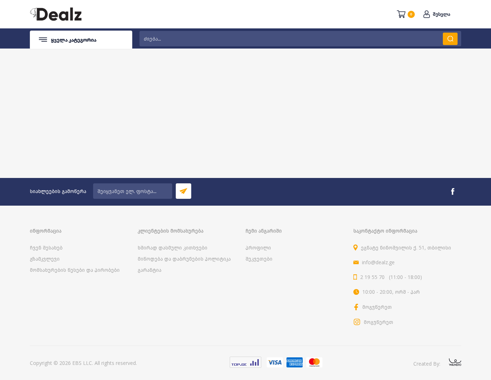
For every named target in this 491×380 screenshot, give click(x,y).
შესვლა (441, 14)
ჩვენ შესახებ (46, 247)
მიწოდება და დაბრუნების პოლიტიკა (184, 258)
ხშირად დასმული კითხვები (172, 247)
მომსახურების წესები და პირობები (75, 269)
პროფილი (258, 247)
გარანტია (149, 269)
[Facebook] (452, 191)
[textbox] (300, 38)
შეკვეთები (259, 258)
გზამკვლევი (45, 258)
